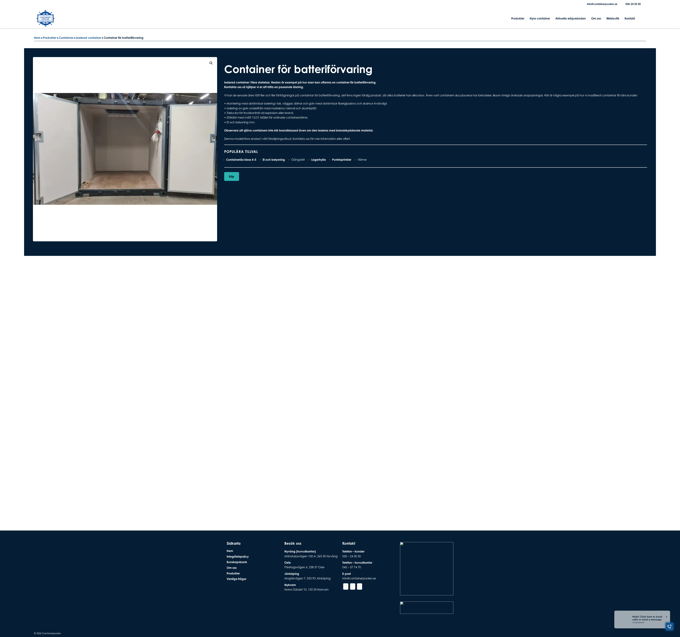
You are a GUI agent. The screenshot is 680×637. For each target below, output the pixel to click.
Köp (231, 176)
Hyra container (540, 18)
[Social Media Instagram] (45, 4)
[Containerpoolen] (45, 24)
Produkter (517, 18)
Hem (37, 38)
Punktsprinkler (341, 159)
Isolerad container (88, 38)
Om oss (596, 18)
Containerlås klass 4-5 (241, 159)
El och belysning (274, 159)
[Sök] (640, 18)
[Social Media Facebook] (39, 4)
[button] (211, 63)
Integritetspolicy (238, 556)
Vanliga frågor (236, 579)
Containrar (66, 38)
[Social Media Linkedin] (51, 4)
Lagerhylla (318, 159)
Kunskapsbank (237, 562)
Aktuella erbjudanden (570, 18)
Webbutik (612, 18)
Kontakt (630, 18)
